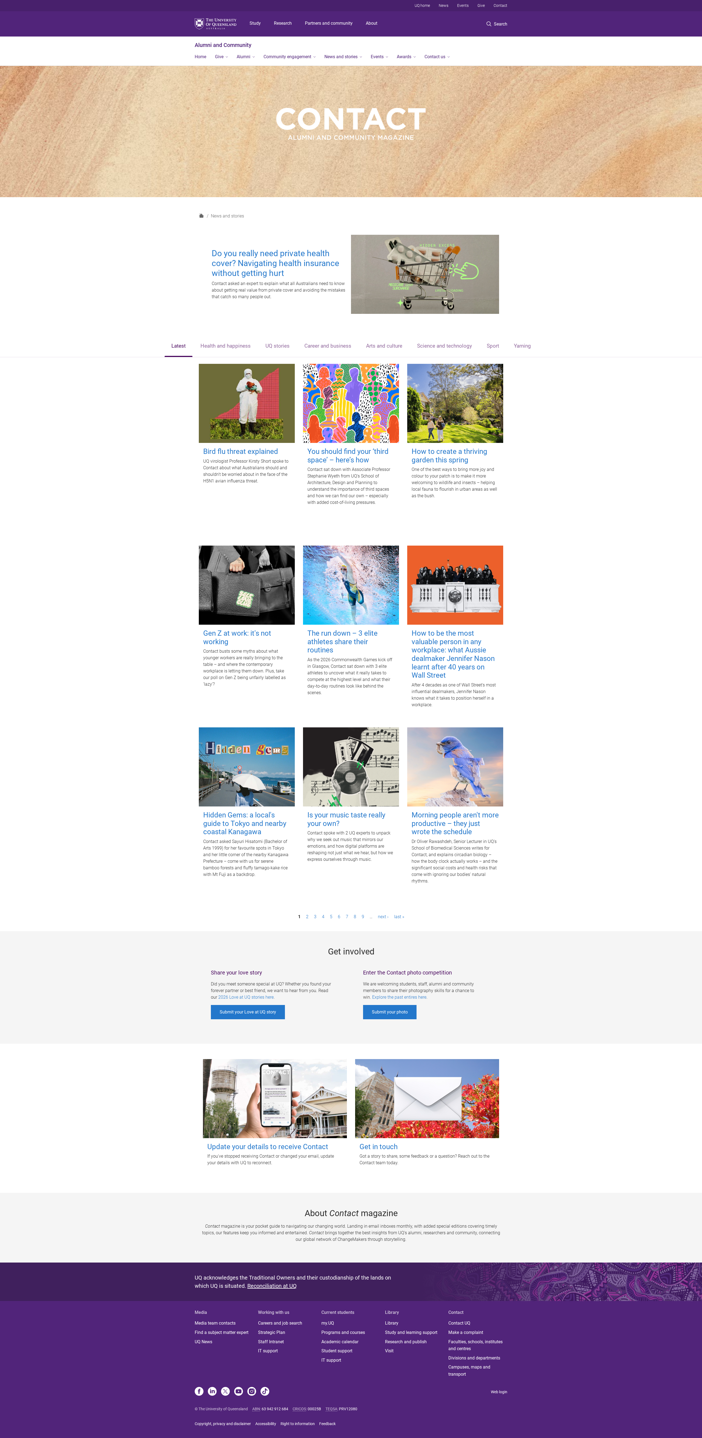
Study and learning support (411, 1332)
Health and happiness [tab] (225, 346)
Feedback (327, 1424)
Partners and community (329, 23)
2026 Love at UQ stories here (246, 997)
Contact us (434, 56)
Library (391, 1323)
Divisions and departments (474, 1358)
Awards (404, 56)
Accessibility (265, 1424)
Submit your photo (390, 1012)
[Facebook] (199, 1392)
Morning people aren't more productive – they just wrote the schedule (455, 823)
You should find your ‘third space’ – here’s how (348, 455)
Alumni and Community (223, 45)
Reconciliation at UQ (272, 1286)
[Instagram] (251, 1392)
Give (481, 5)
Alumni (243, 56)
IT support (268, 1350)
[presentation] (179, 346)
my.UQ (327, 1323)
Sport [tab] (493, 346)
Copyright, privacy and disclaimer (223, 1424)
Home (200, 56)
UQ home (422, 5)
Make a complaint (465, 1332)
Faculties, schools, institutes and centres (475, 1345)
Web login (499, 1392)
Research (283, 23)
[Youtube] (238, 1392)
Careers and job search (280, 1323)
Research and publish (406, 1341)
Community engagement (287, 56)
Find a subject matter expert (221, 1332)
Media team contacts (215, 1323)
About (371, 23)
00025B (314, 1409)
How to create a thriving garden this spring (449, 455)
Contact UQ (459, 1323)
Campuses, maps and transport (469, 1370)
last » (399, 916)
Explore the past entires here (399, 997)
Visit (389, 1350)
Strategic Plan (271, 1332)
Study (255, 23)
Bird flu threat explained (240, 451)
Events (463, 5)
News (443, 5)
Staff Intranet (271, 1341)
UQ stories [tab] (277, 346)
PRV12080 (348, 1409)
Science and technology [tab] (444, 346)
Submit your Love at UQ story (248, 1012)
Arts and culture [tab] (384, 346)
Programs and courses (343, 1332)
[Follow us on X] (225, 1392)
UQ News (203, 1341)
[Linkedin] (212, 1392)
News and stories (341, 56)
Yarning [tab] (522, 346)
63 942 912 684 (275, 1409)
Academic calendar (339, 1341)
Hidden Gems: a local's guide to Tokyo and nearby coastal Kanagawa (244, 823)
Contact (500, 5)
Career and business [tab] (327, 346)
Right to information (298, 1424)
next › (383, 916)
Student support (336, 1350)
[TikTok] (265, 1392)
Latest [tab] (178, 346)
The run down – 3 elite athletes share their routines (342, 641)
